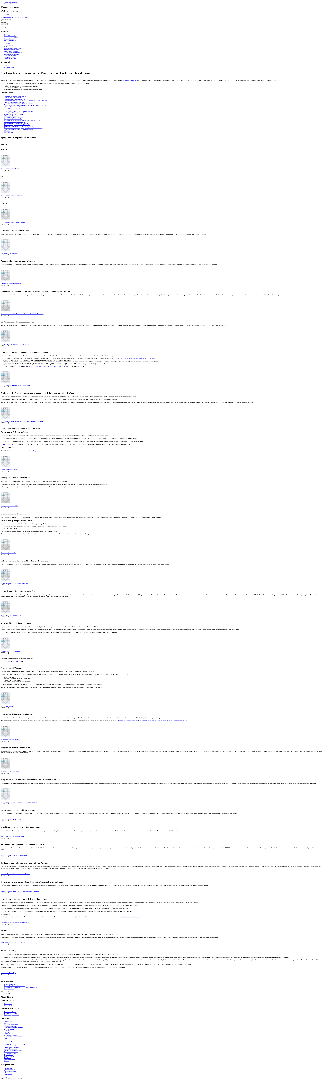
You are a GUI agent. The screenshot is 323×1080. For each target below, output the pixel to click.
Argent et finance (8, 1055)
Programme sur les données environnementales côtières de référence (22, 120)
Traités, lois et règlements (10, 1035)
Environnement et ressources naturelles (14, 1044)
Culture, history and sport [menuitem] (10, 51)
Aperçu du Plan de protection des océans (15, 96)
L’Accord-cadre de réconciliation (13, 97)
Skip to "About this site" (10, 3)
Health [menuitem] (6, 42)
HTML (13, 661)
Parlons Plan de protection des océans (130, 917)
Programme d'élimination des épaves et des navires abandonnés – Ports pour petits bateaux (163, 720)
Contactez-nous (8, 1004)
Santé (5, 1038)
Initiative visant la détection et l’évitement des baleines (18, 111)
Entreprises (7, 1030)
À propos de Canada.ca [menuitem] (10, 1071)
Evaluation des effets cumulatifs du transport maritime (15, 344)
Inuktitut (30, 428)
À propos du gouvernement (11, 1015)
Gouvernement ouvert (10, 1046)
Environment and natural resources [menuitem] (13, 48)
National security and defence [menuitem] (12, 49)
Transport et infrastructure (11, 1052)
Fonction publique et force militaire (13, 1027)
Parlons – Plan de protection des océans (14, 986)
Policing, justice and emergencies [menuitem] (13, 52)
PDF (16, 661)
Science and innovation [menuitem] (10, 58)
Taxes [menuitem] (5, 46)
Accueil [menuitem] (6, 34)
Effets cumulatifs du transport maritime (14, 102)
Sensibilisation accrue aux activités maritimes (16, 123)
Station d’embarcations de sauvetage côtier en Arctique (18, 126)
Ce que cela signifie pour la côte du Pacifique (13, 222)
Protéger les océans (9, 989)
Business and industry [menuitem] (10, 40)
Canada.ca (7, 65)
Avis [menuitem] (5, 1072)
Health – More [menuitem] (11, 45)
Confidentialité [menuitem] (8, 1074)
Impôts (6, 1039)
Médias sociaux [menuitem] (8, 1068)
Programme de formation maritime (13, 119)
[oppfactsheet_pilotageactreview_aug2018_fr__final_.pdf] (161, 545)
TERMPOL (7, 131)
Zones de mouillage (9, 132)
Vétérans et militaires (9, 1059)
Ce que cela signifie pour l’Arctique (10, 168)
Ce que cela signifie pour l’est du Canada (11, 195)
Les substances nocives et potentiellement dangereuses (18, 129)
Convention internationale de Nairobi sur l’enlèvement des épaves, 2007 (46, 366)
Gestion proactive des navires (12, 109)
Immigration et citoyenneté (11, 1024)
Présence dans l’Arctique (10, 116)
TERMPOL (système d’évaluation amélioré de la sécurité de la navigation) (20, 943)
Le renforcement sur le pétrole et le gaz (14, 122)
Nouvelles (6, 1032)
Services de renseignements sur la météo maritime (17, 125)
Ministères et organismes (10, 1013)
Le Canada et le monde (10, 1053)
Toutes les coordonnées (10, 1012)
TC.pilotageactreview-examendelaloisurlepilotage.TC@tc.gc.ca (23, 450)
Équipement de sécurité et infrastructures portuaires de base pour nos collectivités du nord (27, 105)
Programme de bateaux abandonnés (13, 117)
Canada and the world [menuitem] (10, 55)
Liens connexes (8, 134)
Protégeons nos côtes (9, 984)
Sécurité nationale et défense (11, 1047)
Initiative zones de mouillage (8, 973)
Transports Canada (9, 67)
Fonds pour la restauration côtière (13, 108)
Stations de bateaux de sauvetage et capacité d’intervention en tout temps (23, 128)
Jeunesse (6, 1061)
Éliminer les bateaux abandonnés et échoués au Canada (15, 385)
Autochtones (7, 1058)
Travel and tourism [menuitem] (9, 39)
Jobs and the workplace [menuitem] (10, 36)
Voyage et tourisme (9, 1029)
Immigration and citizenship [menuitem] (11, 37)
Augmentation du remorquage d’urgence (15, 99)
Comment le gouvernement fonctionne (14, 1043)
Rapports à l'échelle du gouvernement (14, 1036)
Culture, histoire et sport (10, 1049)
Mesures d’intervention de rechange (13, 114)
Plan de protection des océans (130, 80)
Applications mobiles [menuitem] (9, 1069)
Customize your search (7, 21)
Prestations (7, 1033)
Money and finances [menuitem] (9, 57)
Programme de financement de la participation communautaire (20, 987)
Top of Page (4, 1077)
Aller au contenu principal (11, 2)
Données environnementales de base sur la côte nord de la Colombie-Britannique (25, 100)
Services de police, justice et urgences (14, 1050)
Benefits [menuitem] (9, 43)
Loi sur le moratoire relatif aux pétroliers (15, 113)
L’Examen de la (13, 106)
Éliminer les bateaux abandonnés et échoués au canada (18, 103)
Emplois (6, 1023)
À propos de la (134, 358)
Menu (4, 31)
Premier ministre (8, 1041)
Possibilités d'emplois (9, 1005)
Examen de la (9, 469)
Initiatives (6, 68)
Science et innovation (9, 1056)
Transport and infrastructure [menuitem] (11, 54)
